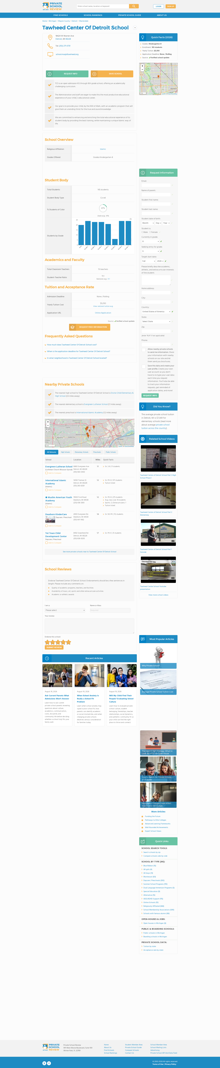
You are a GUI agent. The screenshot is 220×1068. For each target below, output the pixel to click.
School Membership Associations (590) (158, 910)
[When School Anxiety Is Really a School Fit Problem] (89, 676)
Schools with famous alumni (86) (156, 913)
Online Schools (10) (150, 902)
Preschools (97, 452)
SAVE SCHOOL (115, 73)
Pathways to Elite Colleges (155, 820)
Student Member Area (133, 1044)
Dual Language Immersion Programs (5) (159, 887)
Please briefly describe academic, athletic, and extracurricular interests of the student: (158, 270)
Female (154, 232)
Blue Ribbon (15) (149, 865)
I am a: (47, 605)
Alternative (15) (149, 895)
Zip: (143, 327)
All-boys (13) (148, 873)
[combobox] (101, 6)
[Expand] (48, 430)
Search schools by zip (151, 852)
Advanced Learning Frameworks (157, 823)
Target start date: (149, 257)
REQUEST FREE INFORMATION (93, 327)
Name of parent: (149, 190)
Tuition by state (149, 946)
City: (144, 298)
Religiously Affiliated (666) (153, 906)
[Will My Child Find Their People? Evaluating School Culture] (122, 676)
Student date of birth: (151, 218)
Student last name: (150, 209)
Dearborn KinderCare (56, 514)
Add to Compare (54, 473)
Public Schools (111, 452)
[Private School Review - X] (44, 1063)
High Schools (65, 452)
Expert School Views (153, 831)
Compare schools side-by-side (155, 856)
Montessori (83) (149, 876)
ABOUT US (162, 15)
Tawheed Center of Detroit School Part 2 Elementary (156, 513)
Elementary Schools (81, 452)
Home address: (148, 288)
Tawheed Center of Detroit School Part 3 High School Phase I (158, 476)
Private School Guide (133, 1047)
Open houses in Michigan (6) (154, 923)
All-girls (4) (147, 869)
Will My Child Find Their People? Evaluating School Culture (121, 698)
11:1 (108, 279)
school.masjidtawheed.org (67, 54)
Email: (144, 181)
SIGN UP (170, 6)
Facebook (49, 1063)
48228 (68, 39)
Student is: (146, 228)
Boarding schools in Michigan (155, 936)
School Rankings (110, 1053)
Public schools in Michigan (154, 933)
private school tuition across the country (155, 426)
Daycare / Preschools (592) (153, 880)
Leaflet (120, 446)
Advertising (155, 1050)
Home (106, 1044)
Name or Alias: (95, 605)
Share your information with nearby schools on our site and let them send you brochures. (161, 355)
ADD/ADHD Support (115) (153, 898)
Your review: (50, 616)
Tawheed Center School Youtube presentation (153, 588)
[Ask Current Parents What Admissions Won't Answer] (57, 676)
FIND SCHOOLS (61, 15)
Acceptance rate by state (153, 950)
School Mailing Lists (158, 1047)
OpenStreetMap (129, 446)
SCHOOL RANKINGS (93, 15)
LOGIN (158, 6)
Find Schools (109, 1050)
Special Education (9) (151, 891)
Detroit (59, 39)
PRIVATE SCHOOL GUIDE (129, 15)
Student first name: (150, 200)
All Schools (51, 452)
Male (145, 232)
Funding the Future (152, 816)
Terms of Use (158, 1064)
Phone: (145, 340)
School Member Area (158, 1044)
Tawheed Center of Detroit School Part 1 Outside (156, 551)
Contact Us (129, 1053)
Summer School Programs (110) (155, 884)
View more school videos (158, 595)
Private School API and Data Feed (163, 1053)
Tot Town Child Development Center (56, 535)
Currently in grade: (150, 237)
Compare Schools (132, 1050)
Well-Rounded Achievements (156, 827)
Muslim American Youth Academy (58, 499)
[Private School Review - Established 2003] (52, 6)
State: (144, 317)
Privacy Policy (170, 1064)
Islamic (103, 149)
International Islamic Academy (89, 412)
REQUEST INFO (70, 73)
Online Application (103, 313)
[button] (89, 431)
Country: (145, 307)
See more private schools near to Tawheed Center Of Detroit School (89, 551)
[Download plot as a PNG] (130, 219)
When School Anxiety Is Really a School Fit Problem (88, 698)
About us (107, 1047)
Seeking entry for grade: (152, 247)
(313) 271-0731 (64, 46)
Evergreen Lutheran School (96, 404)
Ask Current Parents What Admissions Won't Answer (57, 697)
